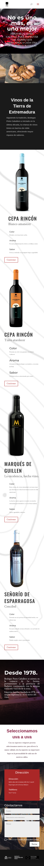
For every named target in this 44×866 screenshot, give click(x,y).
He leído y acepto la (23, 840)
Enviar (34, 844)
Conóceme (11, 259)
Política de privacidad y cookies (29, 840)
